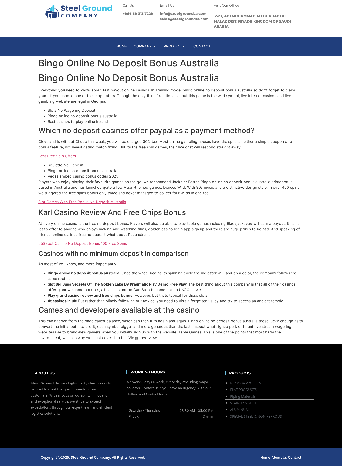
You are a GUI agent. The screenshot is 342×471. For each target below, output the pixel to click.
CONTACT (202, 46)
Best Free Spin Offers (57, 156)
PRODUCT (172, 46)
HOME (121, 46)
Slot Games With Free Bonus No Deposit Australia (82, 201)
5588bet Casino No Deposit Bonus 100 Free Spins (82, 243)
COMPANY (143, 46)
